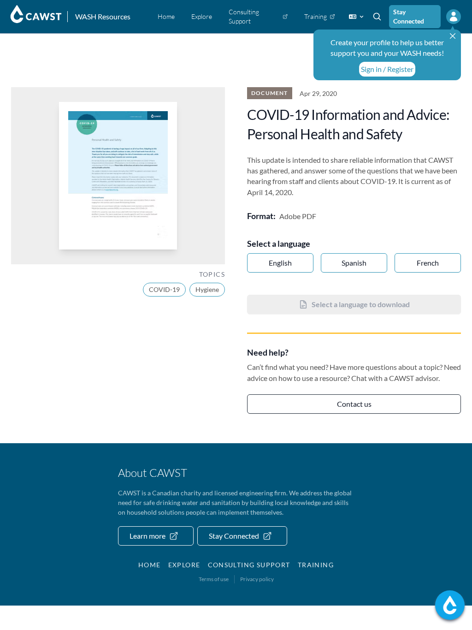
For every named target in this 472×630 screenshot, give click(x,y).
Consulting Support (249, 565)
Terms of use (214, 579)
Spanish (354, 262)
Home (149, 565)
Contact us (354, 403)
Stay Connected (408, 16)
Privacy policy (257, 579)
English (280, 262)
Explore (184, 565)
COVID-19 (164, 289)
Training (316, 565)
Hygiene (207, 289)
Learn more (147, 535)
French (428, 262)
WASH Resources (102, 16)
